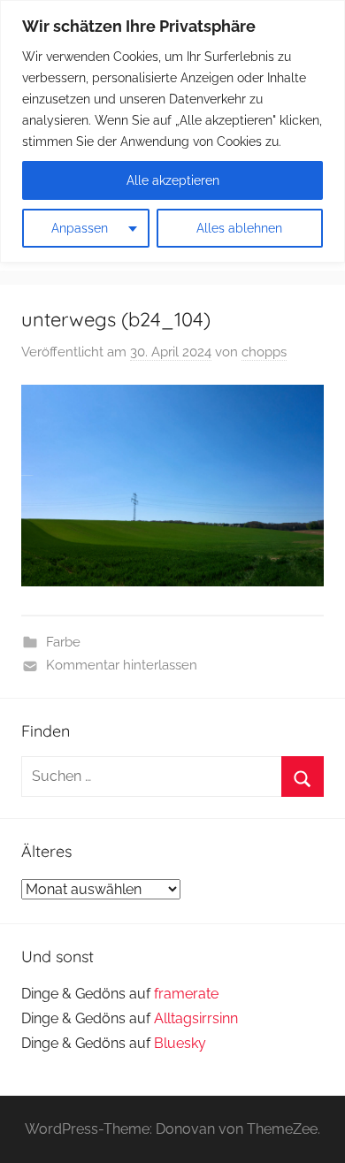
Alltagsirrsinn (196, 1018)
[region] (172, 131)
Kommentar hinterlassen (121, 665)
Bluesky (180, 1043)
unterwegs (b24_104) (116, 319)
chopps (264, 352)
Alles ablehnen (239, 228)
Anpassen (79, 228)
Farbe (63, 642)
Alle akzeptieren (172, 180)
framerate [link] (186, 993)
